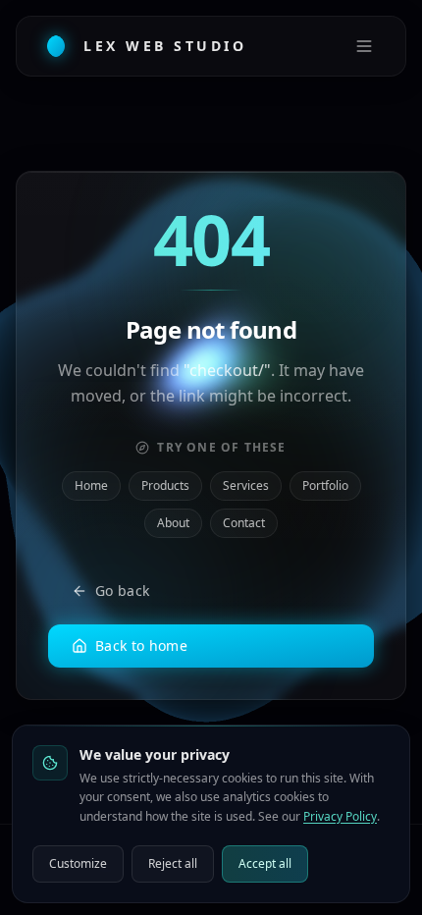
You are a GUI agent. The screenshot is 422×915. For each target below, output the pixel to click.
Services (246, 485)
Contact (244, 522)
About (173, 522)
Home (91, 485)
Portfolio (325, 485)
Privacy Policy (340, 816)
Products (165, 485)
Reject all (172, 863)
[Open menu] (364, 46)
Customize (78, 863)
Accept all (264, 863)
